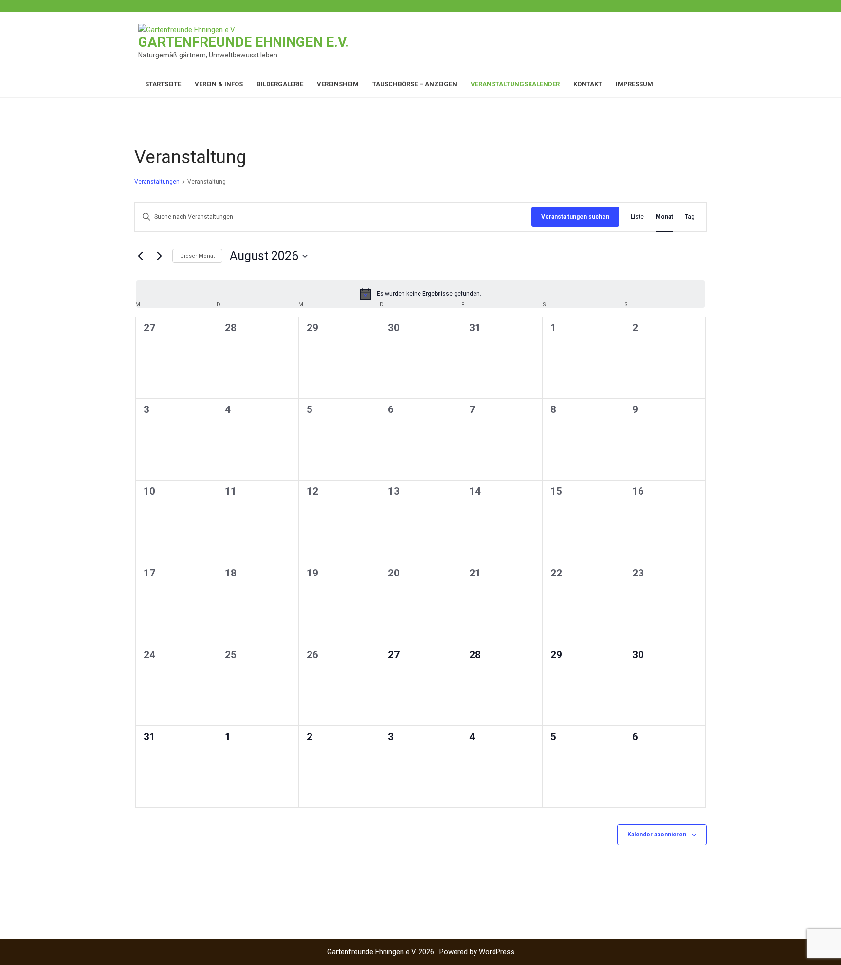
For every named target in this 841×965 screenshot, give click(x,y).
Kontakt (587, 84)
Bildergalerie (279, 84)
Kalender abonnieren (656, 834)
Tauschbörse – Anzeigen (414, 84)
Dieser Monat (197, 256)
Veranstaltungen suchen (575, 216)
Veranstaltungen (157, 181)
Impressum (634, 84)
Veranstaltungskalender (515, 84)
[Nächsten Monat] (159, 256)
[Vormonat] (140, 256)
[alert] (420, 294)
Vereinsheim (338, 84)
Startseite (163, 84)
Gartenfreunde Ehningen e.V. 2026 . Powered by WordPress (420, 951)
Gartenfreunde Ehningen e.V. (243, 42)
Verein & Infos (219, 84)
